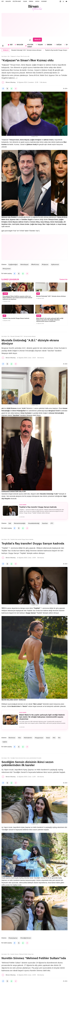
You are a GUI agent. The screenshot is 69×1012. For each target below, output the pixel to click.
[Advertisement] (35, 25)
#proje (48, 737)
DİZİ (3, 1)
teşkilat (5, 742)
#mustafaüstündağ (33, 523)
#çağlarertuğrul (13, 264)
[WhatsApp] (11, 88)
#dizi (19, 737)
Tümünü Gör (63, 279)
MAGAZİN (8, 1)
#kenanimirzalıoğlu (19, 523)
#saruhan (45, 523)
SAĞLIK (37, 1)
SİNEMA (31, 1)
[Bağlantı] (15, 88)
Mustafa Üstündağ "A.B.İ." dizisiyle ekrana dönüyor (51, 296)
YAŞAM (25, 1)
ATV (52, 523)
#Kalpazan (45, 264)
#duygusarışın (39, 737)
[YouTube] (66, 1)
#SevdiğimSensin (25, 938)
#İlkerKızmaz (35, 264)
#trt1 (54, 737)
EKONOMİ (44, 1)
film (59, 737)
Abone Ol (37, 39)
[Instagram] (60, 1)
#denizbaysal (24, 264)
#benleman (11, 737)
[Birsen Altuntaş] (35, 8)
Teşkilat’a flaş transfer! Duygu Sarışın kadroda (24, 50)
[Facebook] (3, 88)
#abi (9, 523)
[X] (63, 1)
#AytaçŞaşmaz (13, 938)
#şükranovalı (55, 264)
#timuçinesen (7, 268)
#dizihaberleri (28, 737)
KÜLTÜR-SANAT (17, 1)
